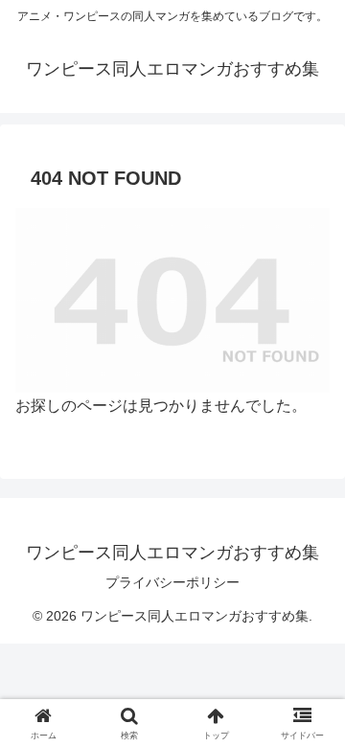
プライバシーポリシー (172, 582)
